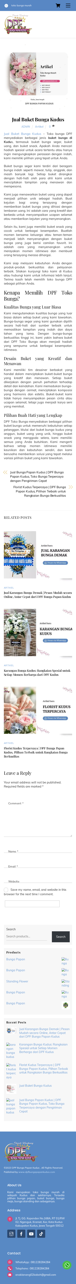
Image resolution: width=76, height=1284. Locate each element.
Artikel (39, 126)
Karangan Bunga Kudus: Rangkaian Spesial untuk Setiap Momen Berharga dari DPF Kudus (37, 672)
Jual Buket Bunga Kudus (38, 119)
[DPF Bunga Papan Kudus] (18, 33)
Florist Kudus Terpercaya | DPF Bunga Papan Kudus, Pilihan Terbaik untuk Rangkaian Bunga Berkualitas (39, 491)
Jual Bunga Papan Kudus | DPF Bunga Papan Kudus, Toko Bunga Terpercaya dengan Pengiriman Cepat (36, 476)
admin (25, 126)
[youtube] (31, 1235)
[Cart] (58, 5)
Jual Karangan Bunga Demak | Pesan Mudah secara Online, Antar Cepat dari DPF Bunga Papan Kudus (38, 595)
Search (11, 929)
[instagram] (11, 1235)
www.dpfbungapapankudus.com (36, 1171)
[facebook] (21, 1235)
